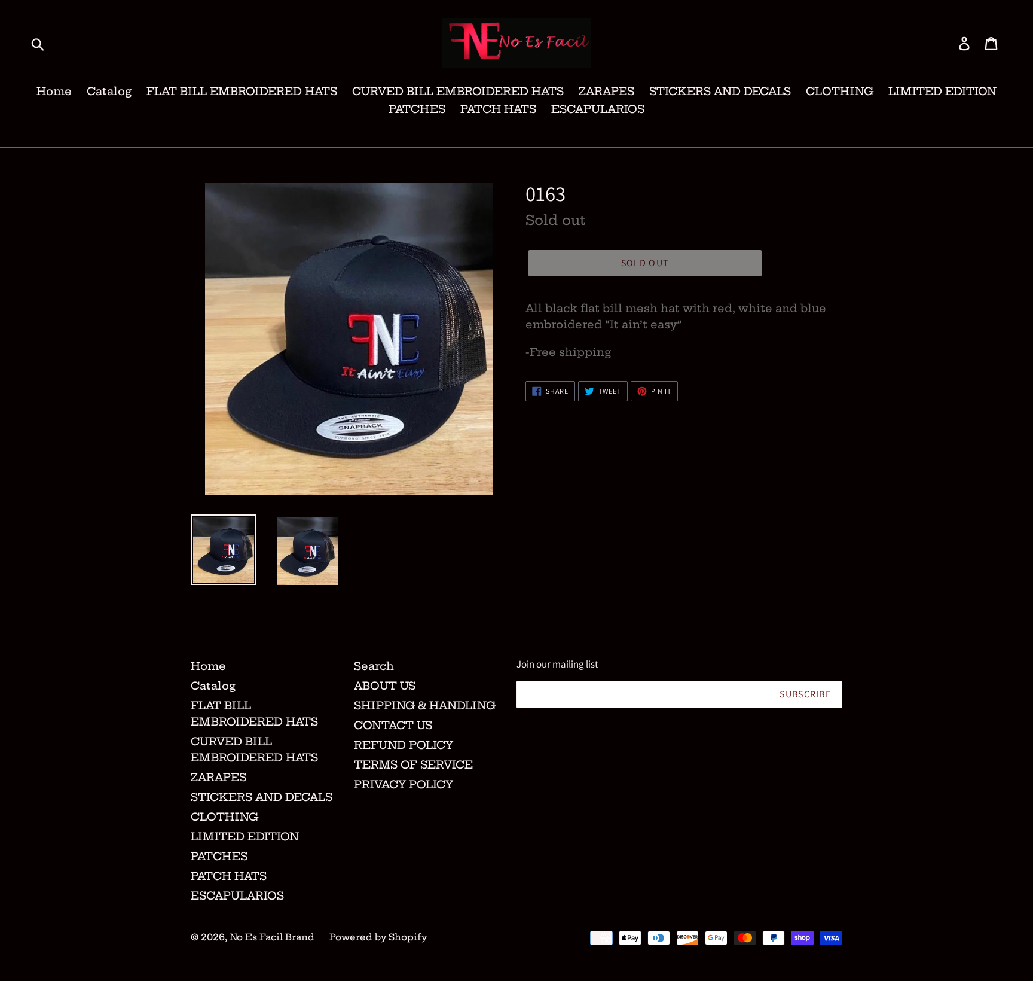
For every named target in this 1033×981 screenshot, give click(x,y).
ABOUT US (384, 686)
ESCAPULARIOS (597, 109)
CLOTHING (839, 91)
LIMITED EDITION (942, 91)
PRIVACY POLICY (403, 784)
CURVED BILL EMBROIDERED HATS (458, 91)
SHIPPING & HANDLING (425, 705)
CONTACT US (393, 725)
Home (54, 91)
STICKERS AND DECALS (720, 91)
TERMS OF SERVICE (413, 765)
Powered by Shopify (378, 937)
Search (374, 666)
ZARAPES (606, 91)
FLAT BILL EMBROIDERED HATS (241, 91)
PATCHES (417, 109)
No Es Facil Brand (272, 937)
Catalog (109, 91)
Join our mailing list (557, 664)
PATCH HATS (498, 109)
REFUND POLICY (403, 745)
